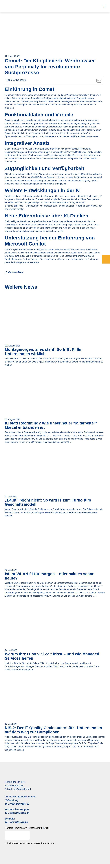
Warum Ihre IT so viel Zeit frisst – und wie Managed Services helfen (52, 656)
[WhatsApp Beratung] (106, 259)
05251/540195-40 (19, 813)
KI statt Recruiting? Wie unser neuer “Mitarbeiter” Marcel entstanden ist (51, 425)
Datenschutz (35, 828)
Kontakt (9, 828)
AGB (47, 828)
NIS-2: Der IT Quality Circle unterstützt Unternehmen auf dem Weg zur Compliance (53, 730)
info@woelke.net (22, 789)
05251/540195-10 (19, 803)
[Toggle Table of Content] (97, 80)
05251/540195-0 (19, 822)
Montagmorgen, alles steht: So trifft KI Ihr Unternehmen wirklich (43, 351)
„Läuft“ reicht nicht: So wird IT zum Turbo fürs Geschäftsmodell (48, 502)
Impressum (21, 828)
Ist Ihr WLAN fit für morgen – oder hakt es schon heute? (50, 576)
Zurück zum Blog (14, 272)
